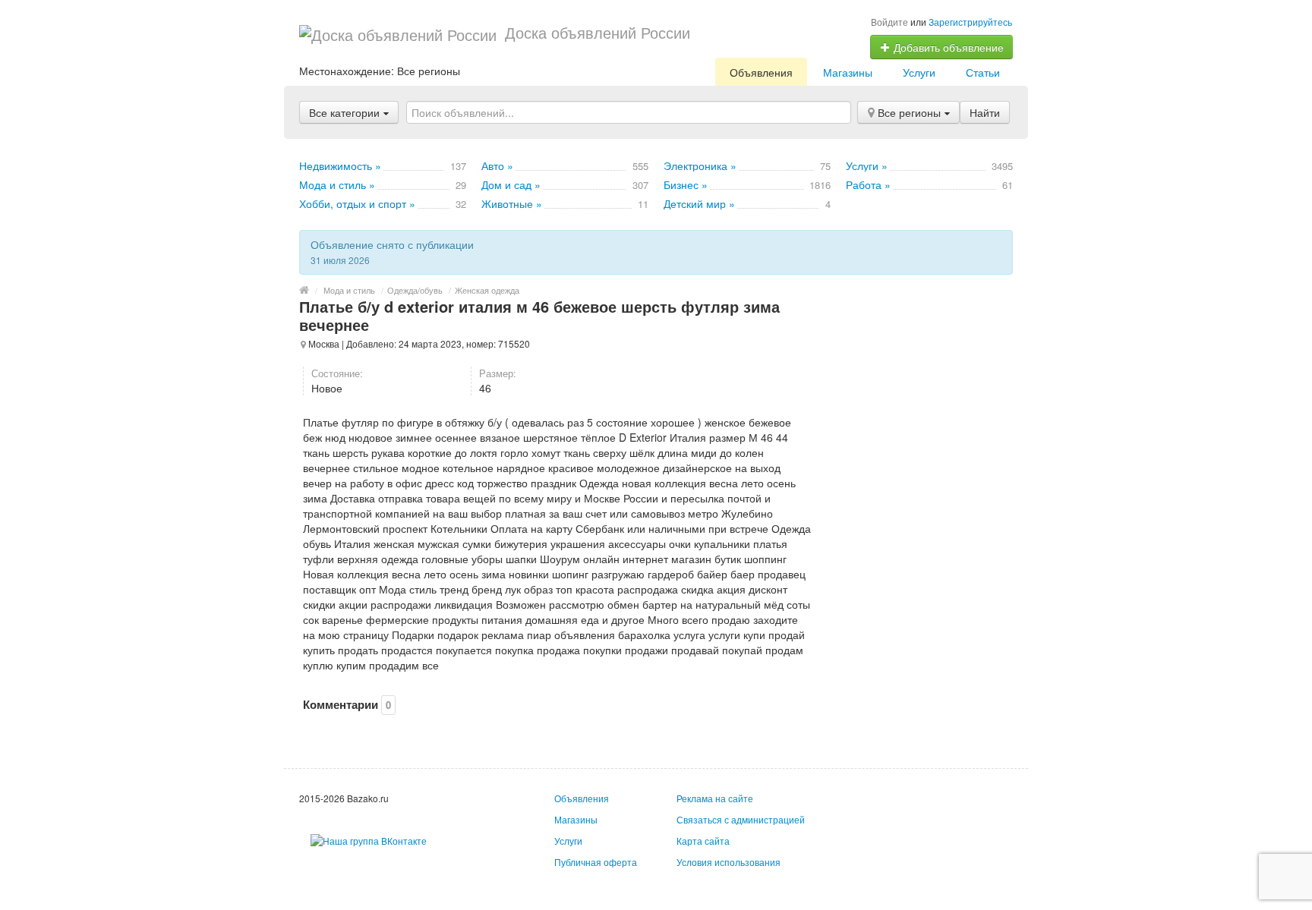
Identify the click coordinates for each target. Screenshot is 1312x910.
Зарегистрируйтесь (970, 21)
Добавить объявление (947, 47)
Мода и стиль (349, 290)
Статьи (983, 72)
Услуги (919, 72)
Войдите (889, 21)
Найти (985, 112)
